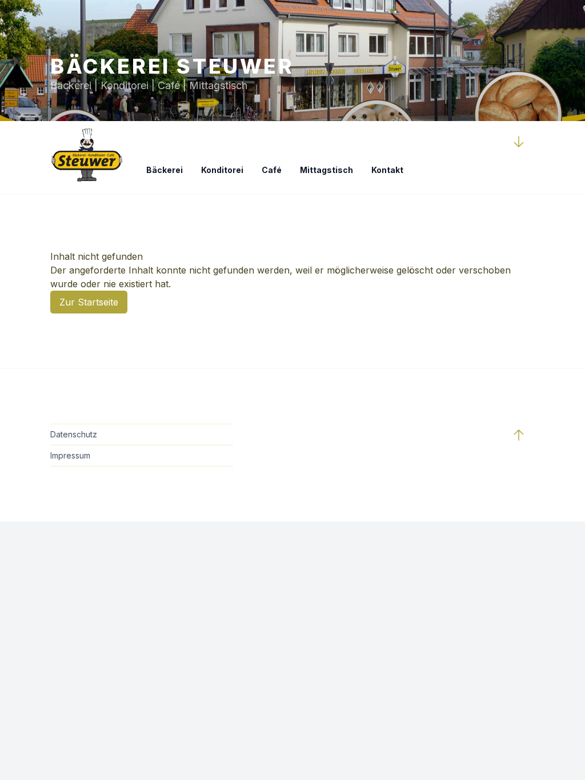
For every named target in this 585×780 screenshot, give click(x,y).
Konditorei (222, 170)
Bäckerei (164, 170)
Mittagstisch (326, 170)
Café (272, 170)
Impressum (70, 455)
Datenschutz (73, 434)
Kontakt (387, 170)
